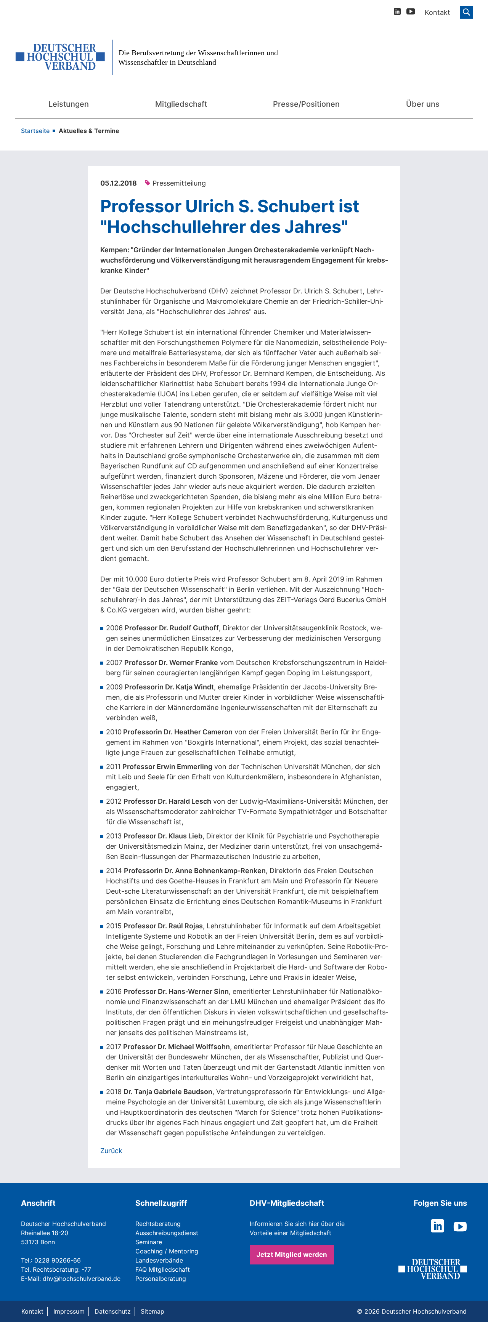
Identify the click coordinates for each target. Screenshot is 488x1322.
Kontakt (32, 1311)
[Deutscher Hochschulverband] (152, 57)
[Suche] (466, 12)
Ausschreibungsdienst (166, 1233)
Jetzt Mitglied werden (292, 1254)
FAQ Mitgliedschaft (162, 1269)
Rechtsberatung (158, 1223)
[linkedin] (397, 12)
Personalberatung (160, 1278)
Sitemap (152, 1311)
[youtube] (410, 13)
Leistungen (68, 104)
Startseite (35, 131)
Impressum (69, 1311)
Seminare (148, 1242)
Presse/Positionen (306, 104)
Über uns (423, 104)
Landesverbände (159, 1260)
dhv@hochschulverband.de (81, 1278)
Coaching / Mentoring (166, 1251)
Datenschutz (113, 1311)
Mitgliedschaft (181, 104)
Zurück (111, 1151)
